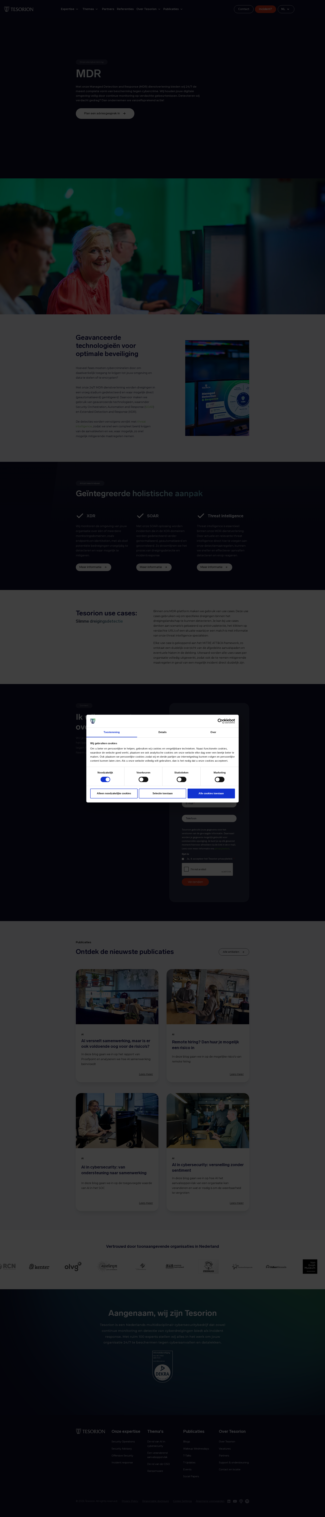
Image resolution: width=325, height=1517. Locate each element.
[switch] (143, 779)
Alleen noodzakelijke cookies (114, 793)
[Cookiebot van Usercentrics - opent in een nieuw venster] (220, 721)
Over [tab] (213, 732)
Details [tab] (162, 732)
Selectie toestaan (163, 793)
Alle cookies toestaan (211, 793)
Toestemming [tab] (112, 732)
